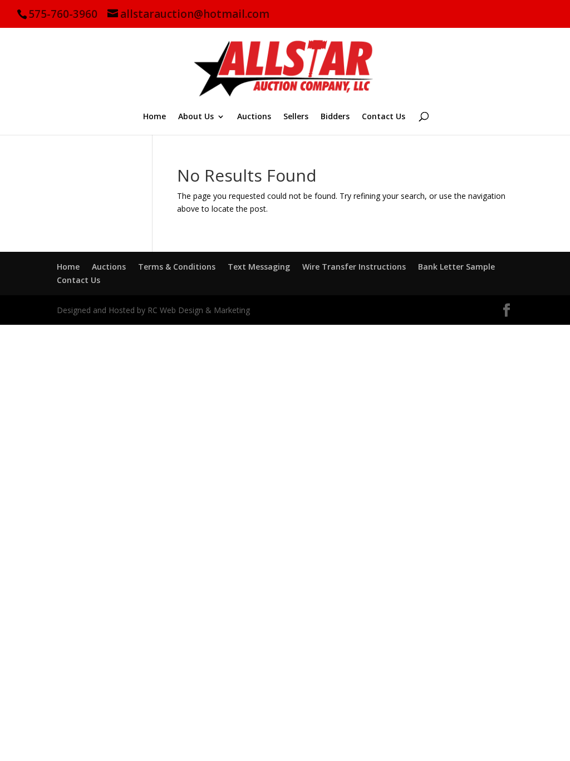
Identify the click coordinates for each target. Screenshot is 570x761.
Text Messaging (259, 266)
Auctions (254, 117)
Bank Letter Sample (456, 266)
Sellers (295, 117)
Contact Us (383, 117)
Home (154, 117)
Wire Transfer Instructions (354, 266)
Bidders (335, 117)
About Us (196, 117)
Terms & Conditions (176, 266)
